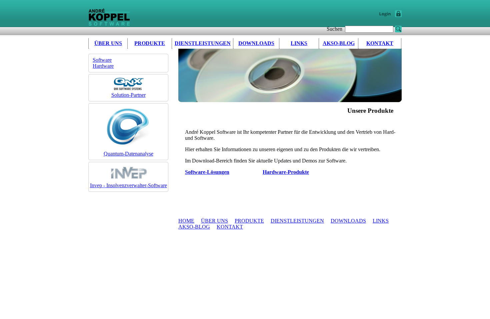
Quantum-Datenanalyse (128, 153)
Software (102, 60)
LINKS (299, 43)
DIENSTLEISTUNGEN (203, 43)
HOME (186, 221)
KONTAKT (379, 43)
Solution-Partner (128, 95)
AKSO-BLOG (339, 43)
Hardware (103, 66)
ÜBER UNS (108, 43)
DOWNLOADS (256, 43)
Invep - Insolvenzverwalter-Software (128, 185)
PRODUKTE (149, 43)
